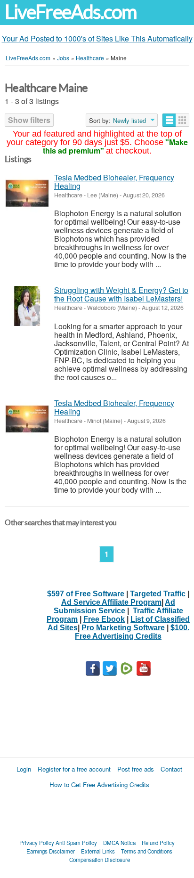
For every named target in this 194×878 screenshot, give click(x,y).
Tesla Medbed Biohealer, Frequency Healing (114, 181)
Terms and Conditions (146, 851)
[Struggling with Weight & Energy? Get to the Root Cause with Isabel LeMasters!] (27, 306)
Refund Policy (158, 842)
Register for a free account (74, 768)
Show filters (29, 119)
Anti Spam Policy (76, 842)
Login (23, 768)
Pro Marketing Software (123, 628)
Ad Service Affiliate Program (111, 602)
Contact (171, 768)
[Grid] (182, 120)
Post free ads (135, 768)
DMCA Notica (119, 842)
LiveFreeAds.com (71, 12)
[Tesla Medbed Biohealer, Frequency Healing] (27, 193)
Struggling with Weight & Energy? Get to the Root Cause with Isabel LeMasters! (121, 294)
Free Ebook (104, 619)
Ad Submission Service (115, 606)
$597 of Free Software (85, 594)
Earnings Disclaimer (50, 851)
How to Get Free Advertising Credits (99, 784)
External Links (98, 851)
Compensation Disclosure (99, 859)
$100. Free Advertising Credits (132, 632)
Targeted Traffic (158, 594)
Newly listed (129, 120)
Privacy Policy (36, 842)
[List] (169, 120)
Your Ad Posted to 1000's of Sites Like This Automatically (97, 38)
